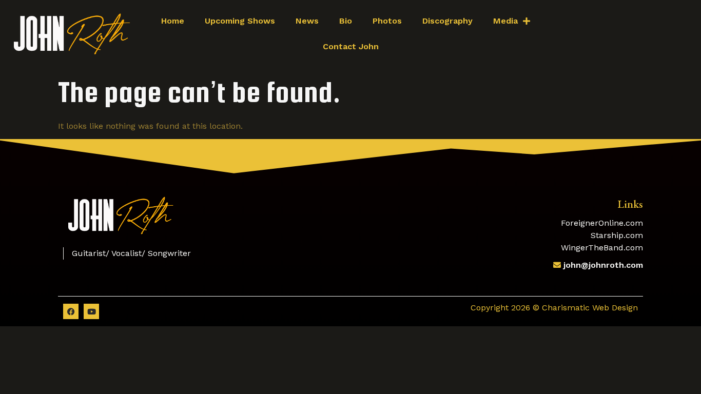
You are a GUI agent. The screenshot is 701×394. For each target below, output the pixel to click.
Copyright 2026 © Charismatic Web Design (554, 307)
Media (505, 21)
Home (172, 21)
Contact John (351, 46)
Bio (345, 21)
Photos (387, 21)
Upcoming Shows (240, 21)
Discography (447, 21)
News (307, 21)
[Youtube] (91, 311)
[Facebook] (71, 311)
